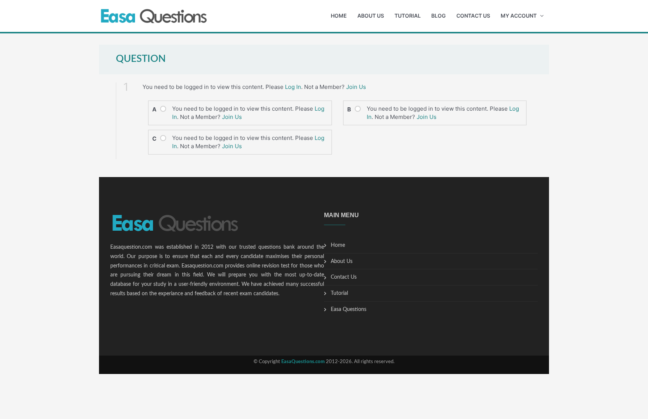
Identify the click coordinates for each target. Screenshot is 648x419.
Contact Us (473, 15)
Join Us (356, 86)
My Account (519, 15)
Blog (438, 15)
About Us (370, 15)
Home (339, 15)
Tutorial (407, 15)
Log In (293, 86)
